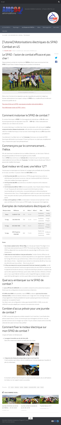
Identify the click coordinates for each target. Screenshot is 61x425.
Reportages (16, 27)
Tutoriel (42, 387)
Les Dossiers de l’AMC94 (28, 27)
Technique (27, 35)
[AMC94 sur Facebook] (55, 421)
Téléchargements (46, 27)
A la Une (4, 35)
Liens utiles (56, 27)
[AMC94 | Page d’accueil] (12, 10)
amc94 (12, 387)
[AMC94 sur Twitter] (58, 421)
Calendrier (4, 31)
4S (9, 387)
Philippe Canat (8, 50)
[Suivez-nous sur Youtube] (52, 421)
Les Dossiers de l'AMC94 (15, 35)
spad (38, 387)
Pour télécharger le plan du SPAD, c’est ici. (14, 107)
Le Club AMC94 (6, 27)
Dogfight (25, 387)
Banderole (17, 387)
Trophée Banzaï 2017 (45, 406)
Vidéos (38, 27)
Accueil (3, 2)
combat (21, 387)
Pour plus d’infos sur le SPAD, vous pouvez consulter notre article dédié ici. (22, 104)
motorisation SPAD (32, 387)
